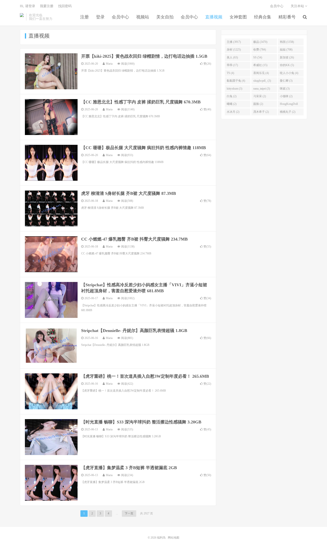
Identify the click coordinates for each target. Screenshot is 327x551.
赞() (207, 63)
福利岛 (22, 17)
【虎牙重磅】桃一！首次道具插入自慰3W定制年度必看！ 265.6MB (145, 376)
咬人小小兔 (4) (289, 73)
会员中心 (120, 17)
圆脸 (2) (258, 104)
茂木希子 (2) (261, 111)
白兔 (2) (232, 96)
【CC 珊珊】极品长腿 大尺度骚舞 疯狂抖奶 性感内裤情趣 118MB (143, 147)
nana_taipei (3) (261, 88)
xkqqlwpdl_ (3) (262, 80)
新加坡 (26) (287, 57)
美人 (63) (232, 57)
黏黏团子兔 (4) (236, 80)
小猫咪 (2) (286, 96)
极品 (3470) (260, 42)
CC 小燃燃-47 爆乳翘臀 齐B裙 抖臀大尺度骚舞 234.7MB (134, 239)
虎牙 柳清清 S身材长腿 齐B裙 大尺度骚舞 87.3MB (128, 193)
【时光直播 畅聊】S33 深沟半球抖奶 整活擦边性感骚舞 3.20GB (141, 422)
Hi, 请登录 (27, 6)
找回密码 (65, 6)
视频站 (142, 17)
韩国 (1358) (287, 42)
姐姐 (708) (286, 49)
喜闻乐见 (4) (261, 73)
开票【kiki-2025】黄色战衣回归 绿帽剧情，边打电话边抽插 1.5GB (144, 56)
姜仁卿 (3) (286, 80)
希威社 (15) (260, 65)
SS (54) (257, 57)
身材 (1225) (234, 49)
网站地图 (173, 537)
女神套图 (238, 17)
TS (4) (230, 73)
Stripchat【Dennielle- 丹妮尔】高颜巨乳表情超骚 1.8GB (134, 330)
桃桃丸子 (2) (287, 111)
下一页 (129, 513)
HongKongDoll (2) (289, 104)
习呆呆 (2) (259, 96)
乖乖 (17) (232, 65)
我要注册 (46, 6)
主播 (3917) (234, 42)
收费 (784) (259, 49)
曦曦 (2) (232, 104)
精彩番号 (287, 17)
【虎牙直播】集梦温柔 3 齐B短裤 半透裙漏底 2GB (129, 467)
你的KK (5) (287, 65)
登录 (100, 17)
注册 (84, 17)
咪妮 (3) (285, 88)
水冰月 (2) (233, 111)
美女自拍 (165, 17)
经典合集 (262, 17)
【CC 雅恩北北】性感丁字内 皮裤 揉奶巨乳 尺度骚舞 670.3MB (141, 102)
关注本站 (298, 6)
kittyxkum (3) (234, 88)
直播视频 (213, 17)
